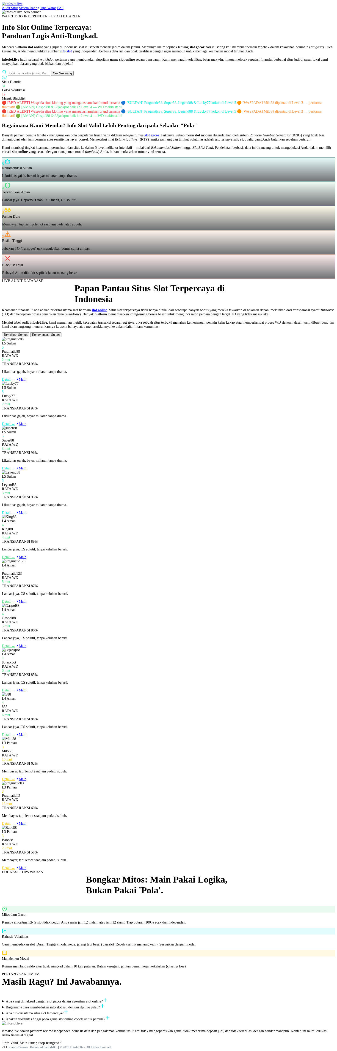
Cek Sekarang (62, 73)
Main (22, 379)
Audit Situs (10, 8)
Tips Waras (48, 8)
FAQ (60, 8)
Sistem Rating (29, 8)
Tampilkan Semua (16, 334)
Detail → (8, 379)
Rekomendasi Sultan (46, 334)
